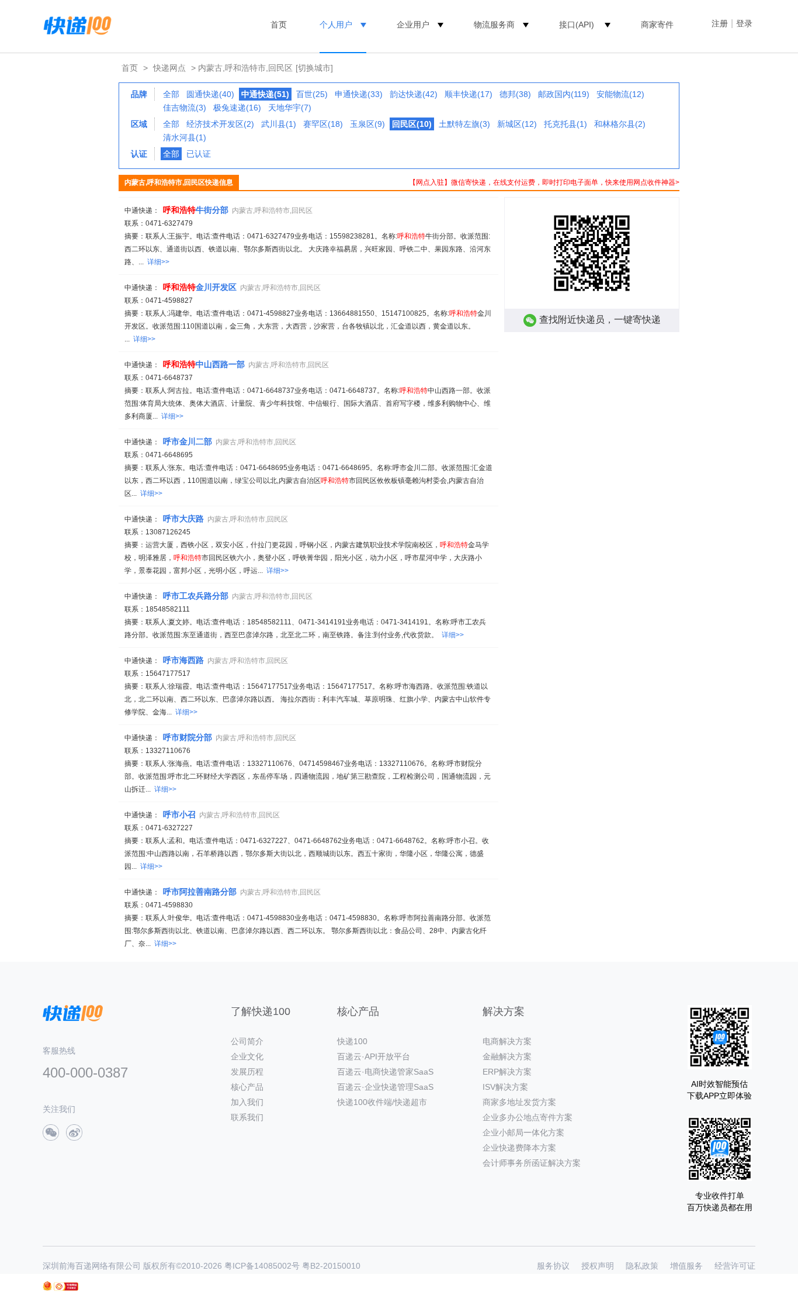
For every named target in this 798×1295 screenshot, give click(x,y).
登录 (744, 23)
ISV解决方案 (505, 1087)
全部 (171, 94)
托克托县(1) (565, 124)
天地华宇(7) (289, 107)
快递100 (352, 1041)
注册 (720, 23)
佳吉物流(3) (184, 107)
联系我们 (247, 1117)
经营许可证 (734, 1265)
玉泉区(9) (367, 124)
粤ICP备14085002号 (262, 1265)
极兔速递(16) (237, 107)
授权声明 (597, 1265)
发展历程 (247, 1071)
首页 (278, 24)
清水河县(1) (184, 137)
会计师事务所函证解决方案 (532, 1163)
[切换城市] (314, 67)
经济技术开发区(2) (220, 124)
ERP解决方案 (507, 1071)
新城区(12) (517, 124)
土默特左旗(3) (464, 124)
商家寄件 (657, 24)
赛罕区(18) (323, 124)
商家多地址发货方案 (519, 1102)
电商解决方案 (507, 1041)
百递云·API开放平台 (373, 1056)
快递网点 (169, 67)
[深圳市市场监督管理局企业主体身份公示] (47, 1286)
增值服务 (686, 1265)
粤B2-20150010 (331, 1265)
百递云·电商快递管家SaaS (385, 1071)
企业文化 (247, 1056)
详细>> (158, 262)
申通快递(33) (359, 94)
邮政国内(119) (563, 94)
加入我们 (247, 1102)
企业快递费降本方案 (519, 1147)
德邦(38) (515, 94)
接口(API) (576, 24)
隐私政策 (642, 1265)
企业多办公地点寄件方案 (528, 1117)
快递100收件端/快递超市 (382, 1102)
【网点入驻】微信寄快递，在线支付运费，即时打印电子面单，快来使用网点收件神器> (544, 182)
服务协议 (553, 1265)
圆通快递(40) (210, 94)
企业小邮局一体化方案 (523, 1132)
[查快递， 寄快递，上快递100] (75, 24)
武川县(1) (278, 124)
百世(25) (312, 94)
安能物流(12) (620, 94)
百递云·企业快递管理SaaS (385, 1087)
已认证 (198, 153)
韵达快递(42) (414, 94)
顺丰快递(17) (468, 94)
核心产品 (247, 1087)
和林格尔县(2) (620, 124)
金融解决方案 (507, 1056)
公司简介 (247, 1041)
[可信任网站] (66, 1286)
